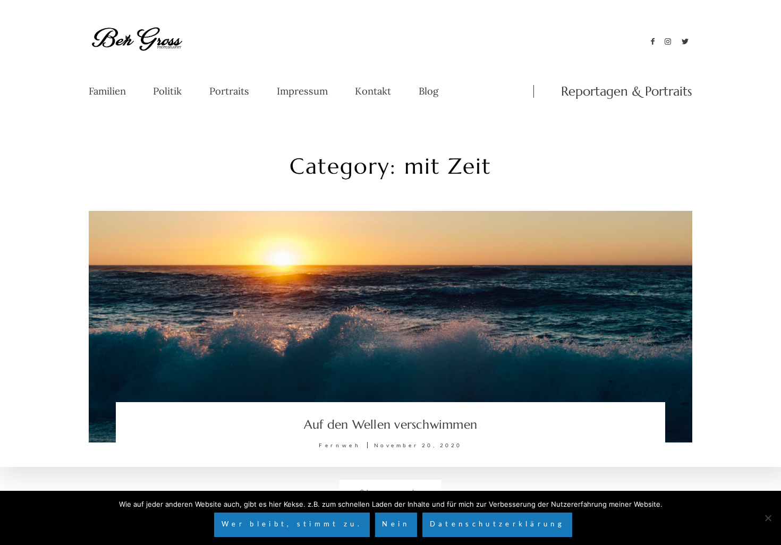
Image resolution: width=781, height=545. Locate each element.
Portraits (229, 91)
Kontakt (373, 91)
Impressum (302, 91)
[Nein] (767, 518)
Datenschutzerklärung (497, 524)
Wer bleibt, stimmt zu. (292, 524)
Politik (167, 91)
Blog (428, 91)
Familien (107, 91)
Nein (396, 524)
